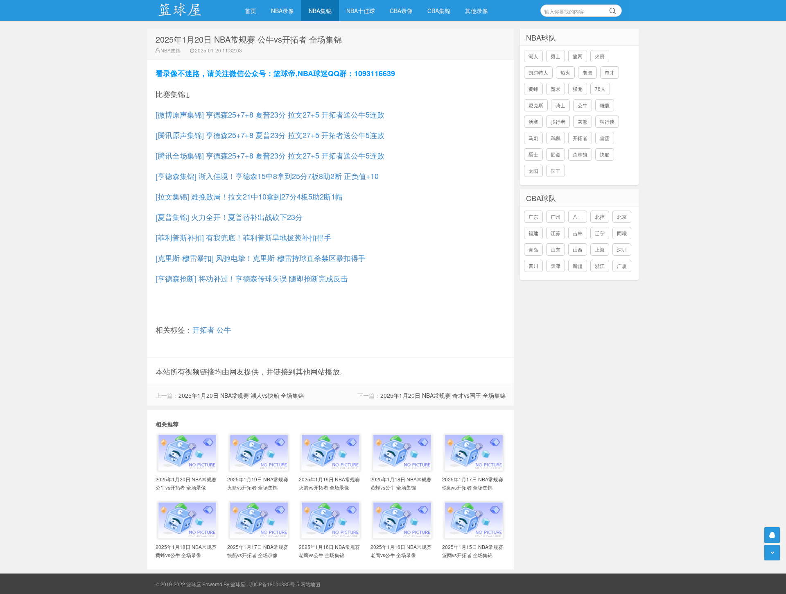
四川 (533, 265)
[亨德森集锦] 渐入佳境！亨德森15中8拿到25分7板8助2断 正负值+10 (267, 175)
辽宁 (600, 232)
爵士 (533, 154)
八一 (578, 216)
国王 (555, 170)
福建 (533, 232)
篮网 (578, 55)
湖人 (533, 55)
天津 (555, 265)
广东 (533, 216)
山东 (555, 249)
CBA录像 (401, 11)
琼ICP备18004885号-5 (274, 583)
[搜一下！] (613, 9)
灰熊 (582, 121)
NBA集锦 (320, 11)
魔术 (555, 88)
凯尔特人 (538, 72)
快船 (605, 154)
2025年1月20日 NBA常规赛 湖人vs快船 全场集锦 (241, 395)
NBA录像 (282, 11)
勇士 (555, 55)
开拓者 (203, 329)
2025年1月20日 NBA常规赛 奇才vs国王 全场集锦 (443, 395)
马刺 (533, 137)
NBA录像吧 (188, 10)
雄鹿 (605, 105)
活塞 (533, 121)
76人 (600, 88)
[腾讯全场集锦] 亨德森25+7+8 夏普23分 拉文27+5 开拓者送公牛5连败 (270, 155)
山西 (578, 249)
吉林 (578, 232)
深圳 (622, 249)
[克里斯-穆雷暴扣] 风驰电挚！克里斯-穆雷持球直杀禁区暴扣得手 (261, 257)
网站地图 (310, 583)
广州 (555, 216)
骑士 (560, 105)
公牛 (224, 329)
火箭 (600, 55)
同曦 (622, 232)
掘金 (555, 154)
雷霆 (605, 137)
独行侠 (607, 121)
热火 (565, 72)
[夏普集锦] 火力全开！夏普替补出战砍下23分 (229, 216)
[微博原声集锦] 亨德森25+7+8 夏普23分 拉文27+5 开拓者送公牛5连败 (270, 114)
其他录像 (476, 11)
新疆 (578, 265)
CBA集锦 (438, 11)
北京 (622, 216)
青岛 (533, 249)
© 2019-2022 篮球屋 (178, 583)
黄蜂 (533, 88)
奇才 (609, 72)
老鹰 (587, 72)
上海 (600, 249)
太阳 (533, 170)
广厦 (622, 265)
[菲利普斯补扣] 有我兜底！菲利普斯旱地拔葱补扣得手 (243, 237)
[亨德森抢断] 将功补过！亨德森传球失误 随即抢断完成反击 (252, 278)
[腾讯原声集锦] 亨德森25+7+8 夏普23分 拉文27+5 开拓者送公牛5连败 (270, 134)
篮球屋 (237, 583)
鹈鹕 (555, 137)
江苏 (555, 232)
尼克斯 (536, 105)
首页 (250, 11)
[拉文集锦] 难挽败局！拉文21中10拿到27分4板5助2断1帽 (249, 196)
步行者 (558, 121)
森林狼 (580, 154)
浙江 (600, 265)
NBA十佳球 (360, 11)
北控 (600, 216)
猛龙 (578, 88)
